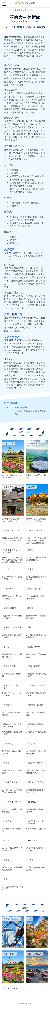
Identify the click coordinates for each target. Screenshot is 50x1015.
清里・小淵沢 (28, 10)
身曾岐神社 (8, 704)
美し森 (6, 840)
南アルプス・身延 (11, 988)
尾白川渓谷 (32, 840)
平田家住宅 (8, 743)
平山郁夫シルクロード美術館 (36, 822)
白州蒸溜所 (8, 486)
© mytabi (29, 1003)
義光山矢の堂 (9, 666)
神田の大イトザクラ (12, 801)
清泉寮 (6, 762)
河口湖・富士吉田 (11, 919)
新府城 (30, 569)
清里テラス (32, 443)
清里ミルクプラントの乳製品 (12, 550)
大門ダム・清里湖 (35, 782)
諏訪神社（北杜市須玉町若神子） (12, 725)
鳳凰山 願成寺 (9, 608)
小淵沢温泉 (32, 801)
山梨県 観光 (22, 1003)
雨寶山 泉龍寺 (33, 666)
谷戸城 (6, 646)
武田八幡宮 (8, 588)
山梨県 (17, 10)
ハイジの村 (8, 443)
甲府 (29, 919)
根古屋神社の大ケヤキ (12, 686)
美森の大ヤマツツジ (36, 762)
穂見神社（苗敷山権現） (12, 628)
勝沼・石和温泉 (34, 953)
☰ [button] (4, 4)
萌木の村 (31, 486)
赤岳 (5, 879)
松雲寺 (30, 608)
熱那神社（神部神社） (35, 725)
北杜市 (30, 627)
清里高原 (31, 743)
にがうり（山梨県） (36, 530)
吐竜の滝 (7, 821)
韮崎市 (30, 549)
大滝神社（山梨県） (36, 704)
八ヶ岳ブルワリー (11, 530)
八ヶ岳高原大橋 (10, 782)
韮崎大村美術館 (34, 588)
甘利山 (6, 569)
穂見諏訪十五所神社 (36, 685)
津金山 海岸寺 (33, 646)
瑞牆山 (6, 859)
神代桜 (30, 859)
